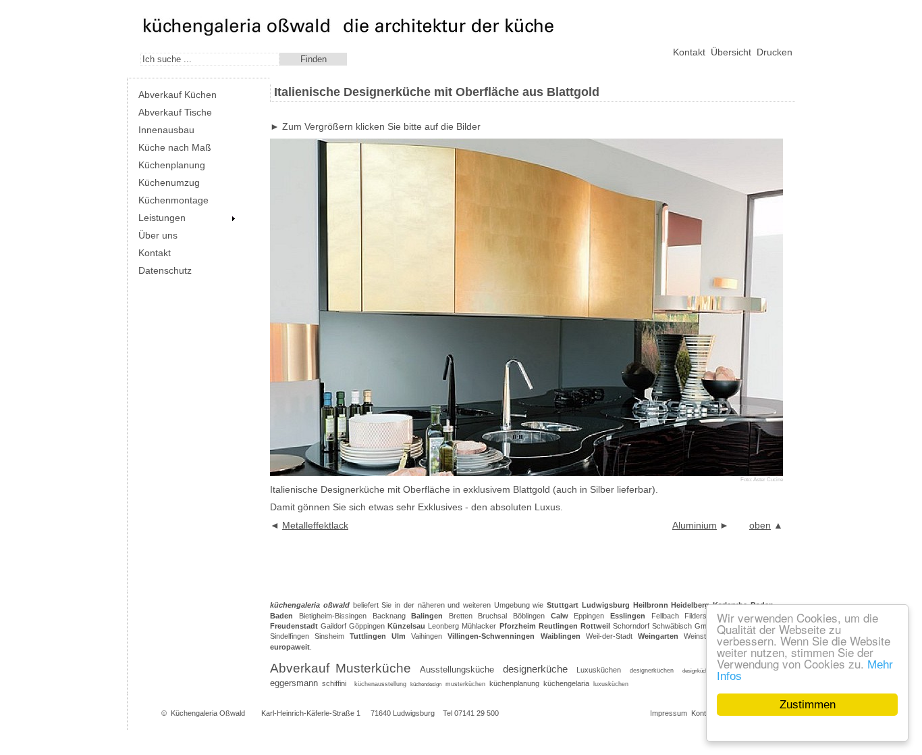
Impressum (668, 713)
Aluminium (694, 525)
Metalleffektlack (315, 525)
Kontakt (689, 52)
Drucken (774, 52)
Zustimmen (808, 704)
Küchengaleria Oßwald (208, 713)
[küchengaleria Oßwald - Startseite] (236, 33)
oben (760, 525)
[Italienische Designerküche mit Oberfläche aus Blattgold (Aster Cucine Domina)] (526, 472)
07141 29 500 (476, 713)
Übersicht (731, 52)
